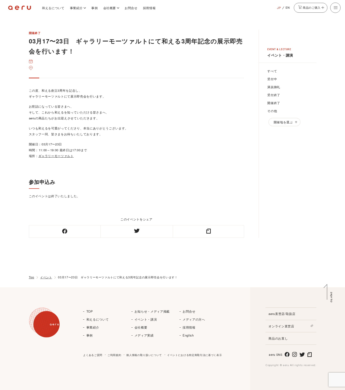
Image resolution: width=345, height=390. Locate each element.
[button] (335, 8)
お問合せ (131, 8)
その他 (272, 111)
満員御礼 (273, 87)
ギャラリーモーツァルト (56, 156)
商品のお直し (278, 338)
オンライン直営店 (281, 326)
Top (31, 277)
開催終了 (273, 103)
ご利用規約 (114, 355)
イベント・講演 (145, 319)
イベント (46, 277)
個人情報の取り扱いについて (144, 355)
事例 (94, 8)
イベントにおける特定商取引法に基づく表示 (194, 355)
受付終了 (273, 95)
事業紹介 (76, 8)
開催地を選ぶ (283, 122)
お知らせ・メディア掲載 (152, 311)
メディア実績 (144, 335)
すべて (272, 71)
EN (288, 7)
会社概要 (109, 8)
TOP (89, 311)
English (188, 335)
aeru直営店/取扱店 (281, 313)
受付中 (272, 79)
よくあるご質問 (92, 355)
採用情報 (149, 8)
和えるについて (53, 8)
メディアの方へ (194, 319)
